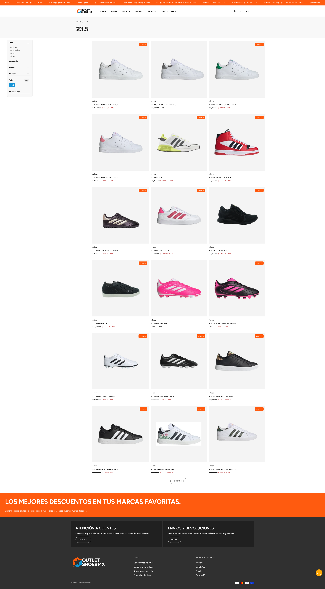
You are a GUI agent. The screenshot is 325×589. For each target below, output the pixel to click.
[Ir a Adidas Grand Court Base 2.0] (237, 361)
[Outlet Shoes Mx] (89, 562)
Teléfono (200, 562)
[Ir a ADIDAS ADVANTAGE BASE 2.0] (179, 69)
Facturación (201, 575)
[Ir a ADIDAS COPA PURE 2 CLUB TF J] (120, 215)
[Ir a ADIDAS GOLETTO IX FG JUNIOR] (237, 288)
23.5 (12, 85)
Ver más (174, 540)
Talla (11, 80)
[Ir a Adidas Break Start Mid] (237, 142)
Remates (175, 11)
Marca (12, 67)
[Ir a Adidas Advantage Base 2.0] (120, 69)
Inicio (79, 22)
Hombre (102, 11)
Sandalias (16, 50)
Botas (14, 47)
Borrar (27, 80)
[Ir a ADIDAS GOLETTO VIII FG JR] (179, 361)
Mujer (114, 11)
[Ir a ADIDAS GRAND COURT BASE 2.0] (237, 434)
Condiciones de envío (143, 562)
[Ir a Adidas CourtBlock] (179, 215)
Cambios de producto (143, 566)
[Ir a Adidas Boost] (179, 142)
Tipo (11, 43)
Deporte (12, 74)
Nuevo (165, 11)
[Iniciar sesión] (241, 11)
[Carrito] (247, 11)
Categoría (13, 61)
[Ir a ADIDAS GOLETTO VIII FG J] (120, 361)
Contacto (83, 540)
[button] (235, 11)
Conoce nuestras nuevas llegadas (71, 510)
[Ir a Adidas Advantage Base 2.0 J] (120, 142)
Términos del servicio (143, 571)
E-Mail (198, 571)
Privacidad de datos (142, 575)
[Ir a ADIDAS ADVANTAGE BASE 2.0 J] (237, 69)
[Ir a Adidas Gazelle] (120, 288)
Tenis (14, 56)
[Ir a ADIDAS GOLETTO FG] (179, 288)
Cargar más (179, 481)
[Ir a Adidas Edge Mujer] (237, 215)
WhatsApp (201, 566)
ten (13, 53)
